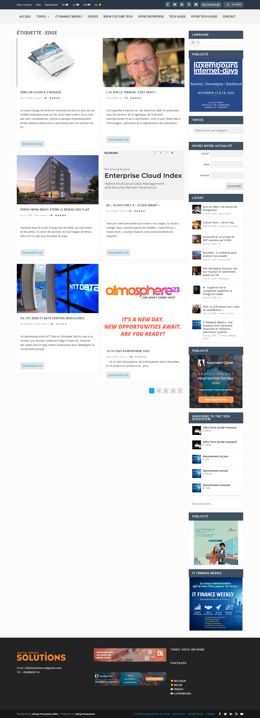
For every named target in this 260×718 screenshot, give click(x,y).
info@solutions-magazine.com (43, 668)
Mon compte (24, 4)
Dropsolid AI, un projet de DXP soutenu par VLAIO (218, 238)
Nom (206, 164)
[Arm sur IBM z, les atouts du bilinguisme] (196, 209)
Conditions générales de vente (152, 714)
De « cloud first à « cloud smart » (133, 205)
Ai (121, 98)
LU (74, 4)
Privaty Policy (195, 714)
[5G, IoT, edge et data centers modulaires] (58, 288)
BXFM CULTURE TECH (117, 16)
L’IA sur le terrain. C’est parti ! (131, 92)
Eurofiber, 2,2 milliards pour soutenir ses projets (220, 254)
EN (85, 4)
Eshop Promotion (85, 714)
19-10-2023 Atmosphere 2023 (128, 351)
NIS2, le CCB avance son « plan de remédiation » (221, 308)
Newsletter (51, 4)
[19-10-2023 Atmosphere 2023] (143, 305)
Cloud (38, 98)
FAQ (38, 4)
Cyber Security (226, 313)
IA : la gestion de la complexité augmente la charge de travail (217, 291)
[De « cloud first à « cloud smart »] (143, 175)
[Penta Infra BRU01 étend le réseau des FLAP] (58, 179)
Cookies (210, 714)
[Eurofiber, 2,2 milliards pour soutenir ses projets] (196, 255)
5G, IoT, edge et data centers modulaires (52, 318)
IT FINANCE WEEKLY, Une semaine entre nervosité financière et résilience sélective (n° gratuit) (218, 327)
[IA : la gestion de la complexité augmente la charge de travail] (196, 289)
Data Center (40, 215)
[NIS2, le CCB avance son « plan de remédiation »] (196, 309)
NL (97, 4)
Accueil (25, 16)
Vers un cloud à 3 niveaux (40, 92)
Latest (206, 338)
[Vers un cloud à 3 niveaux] (58, 62)
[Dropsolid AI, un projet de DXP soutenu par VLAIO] (196, 239)
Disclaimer (179, 714)
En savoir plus (32, 144)
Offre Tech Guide (204, 16)
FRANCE (178, 689)
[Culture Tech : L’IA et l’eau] (196, 224)
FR (64, 4)
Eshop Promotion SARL (45, 714)
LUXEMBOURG (182, 693)
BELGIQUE (180, 681)
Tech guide (177, 16)
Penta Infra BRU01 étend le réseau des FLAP (54, 209)
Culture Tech (225, 226)
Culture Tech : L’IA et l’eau (218, 222)
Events (93, 16)
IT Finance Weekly (68, 16)
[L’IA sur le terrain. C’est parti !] (143, 62)
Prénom (204, 175)
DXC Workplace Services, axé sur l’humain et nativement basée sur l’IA (220, 272)
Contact (229, 16)
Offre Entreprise (151, 16)
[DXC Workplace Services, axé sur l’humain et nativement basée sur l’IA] (196, 270)
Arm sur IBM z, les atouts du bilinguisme (220, 208)
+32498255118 (30, 672)
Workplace (224, 278)
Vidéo (235, 226)
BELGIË (178, 685)
